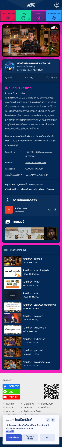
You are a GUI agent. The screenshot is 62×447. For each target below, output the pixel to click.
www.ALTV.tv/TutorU (35, 162)
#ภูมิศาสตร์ (10, 185)
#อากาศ (39, 185)
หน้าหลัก (10, 404)
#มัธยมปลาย (38, 189)
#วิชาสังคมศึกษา (12, 189)
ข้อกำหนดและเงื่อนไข (32, 411)
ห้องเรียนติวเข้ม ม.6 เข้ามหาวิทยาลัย (34, 63)
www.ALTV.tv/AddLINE (36, 175)
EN (48, 420)
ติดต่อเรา (45, 408)
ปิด (47, 437)
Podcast (28, 408)
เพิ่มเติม (10, 431)
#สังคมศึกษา (26, 189)
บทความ (10, 411)
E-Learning (29, 404)
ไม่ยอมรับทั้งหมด (30, 437)
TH (53, 420)
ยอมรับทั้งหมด (13, 437)
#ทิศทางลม (50, 189)
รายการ (9, 408)
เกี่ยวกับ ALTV (47, 404)
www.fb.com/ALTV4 (35, 169)
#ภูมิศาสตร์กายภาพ (26, 185)
